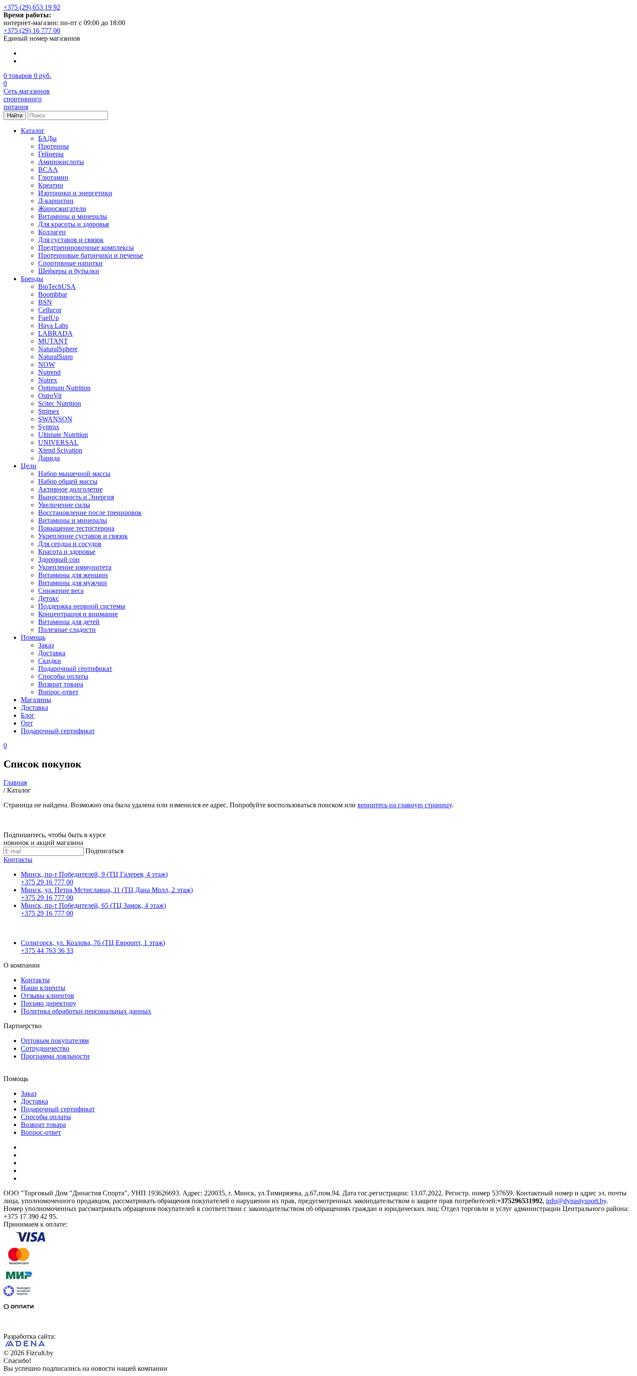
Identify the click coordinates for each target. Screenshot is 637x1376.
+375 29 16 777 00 (47, 882)
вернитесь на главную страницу (405, 805)
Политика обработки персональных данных (86, 1011)
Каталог (33, 130)
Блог (28, 715)
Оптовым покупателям (55, 1040)
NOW (46, 364)
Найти (15, 115)
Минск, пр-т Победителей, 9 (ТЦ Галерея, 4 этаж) (94, 874)
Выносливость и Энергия (76, 497)
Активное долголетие (70, 489)
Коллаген (52, 232)
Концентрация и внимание (78, 614)
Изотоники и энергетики (75, 193)
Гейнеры (51, 154)
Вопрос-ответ (58, 692)
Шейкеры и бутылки (68, 271)
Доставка (51, 653)
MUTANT (53, 341)
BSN (45, 302)
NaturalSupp (55, 356)
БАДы (47, 138)
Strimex (48, 411)
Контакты (17, 859)
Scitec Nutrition (59, 403)
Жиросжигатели (62, 208)
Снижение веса (61, 590)
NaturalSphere (58, 349)
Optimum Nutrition (64, 388)
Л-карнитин (56, 200)
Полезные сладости (67, 629)
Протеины (53, 146)
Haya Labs (53, 325)
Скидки (49, 660)
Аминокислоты (61, 161)
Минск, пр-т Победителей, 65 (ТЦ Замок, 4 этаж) (93, 905)
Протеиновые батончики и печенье (90, 255)
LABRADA (55, 333)
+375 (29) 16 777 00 (31, 30)
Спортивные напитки (70, 263)
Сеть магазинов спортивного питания (26, 98)
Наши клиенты (43, 987)
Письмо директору (48, 1003)
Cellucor (50, 310)
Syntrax (48, 427)
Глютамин (53, 177)
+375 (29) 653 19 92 (31, 7)
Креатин (50, 185)
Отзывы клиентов (47, 995)
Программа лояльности (55, 1056)
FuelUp (48, 317)
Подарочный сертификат (75, 668)
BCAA (48, 169)
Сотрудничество (45, 1048)
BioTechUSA (57, 286)
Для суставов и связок (71, 239)
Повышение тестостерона (76, 528)
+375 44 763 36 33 (47, 950)
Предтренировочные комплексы (86, 247)
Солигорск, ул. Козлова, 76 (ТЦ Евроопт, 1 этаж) (93, 942)
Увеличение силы (64, 504)
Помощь (33, 637)
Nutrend (49, 372)
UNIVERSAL (58, 442)
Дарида (49, 458)
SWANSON (55, 419)
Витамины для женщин (73, 575)
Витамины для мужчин (72, 582)
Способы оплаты (63, 676)
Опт (27, 723)
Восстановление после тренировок (90, 512)
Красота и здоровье (66, 551)
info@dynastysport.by (576, 1200)
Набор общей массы (68, 481)
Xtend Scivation (60, 450)
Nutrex (47, 380)
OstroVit (50, 395)
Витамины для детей (69, 621)
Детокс (48, 598)
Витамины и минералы (72, 216)
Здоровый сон (59, 559)
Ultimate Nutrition (63, 434)
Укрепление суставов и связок (83, 536)
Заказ (46, 645)
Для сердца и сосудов (69, 543)
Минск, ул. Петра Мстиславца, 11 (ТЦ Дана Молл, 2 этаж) (107, 890)
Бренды (32, 278)
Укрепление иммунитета (74, 567)
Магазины (36, 699)
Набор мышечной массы (74, 473)
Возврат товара (60, 684)
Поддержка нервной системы (81, 606)
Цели (28, 465)
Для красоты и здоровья (73, 224)
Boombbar (52, 294)
